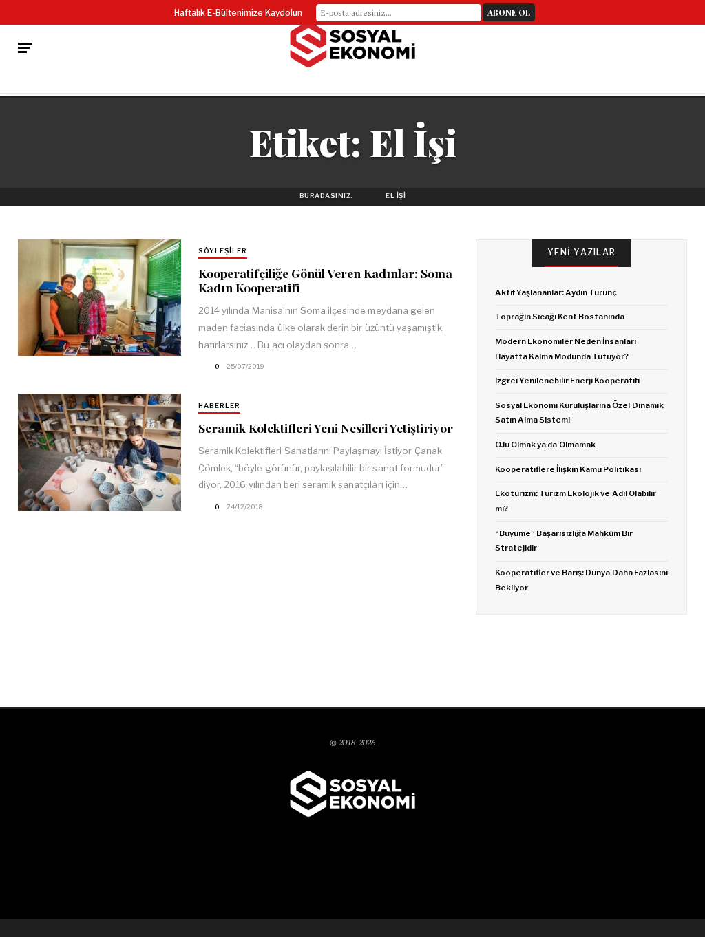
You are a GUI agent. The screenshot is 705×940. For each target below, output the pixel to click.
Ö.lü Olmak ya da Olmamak (545, 444)
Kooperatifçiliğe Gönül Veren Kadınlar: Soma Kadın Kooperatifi (325, 280)
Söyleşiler (222, 251)
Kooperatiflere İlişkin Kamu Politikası (568, 469)
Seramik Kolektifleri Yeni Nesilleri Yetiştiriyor (325, 428)
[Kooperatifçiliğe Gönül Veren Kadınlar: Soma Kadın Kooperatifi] (99, 297)
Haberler (219, 405)
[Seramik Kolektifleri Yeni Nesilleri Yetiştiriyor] (99, 452)
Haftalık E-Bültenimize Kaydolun (238, 13)
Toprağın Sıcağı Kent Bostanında (560, 316)
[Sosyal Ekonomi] (352, 45)
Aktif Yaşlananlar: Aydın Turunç (556, 292)
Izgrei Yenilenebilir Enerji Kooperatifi (567, 380)
